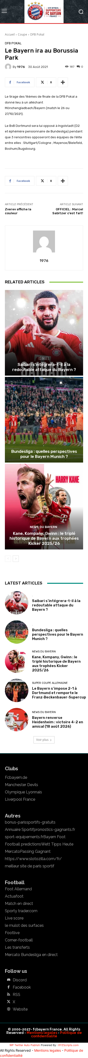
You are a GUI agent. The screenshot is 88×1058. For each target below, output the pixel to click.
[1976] (9, 67)
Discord (20, 980)
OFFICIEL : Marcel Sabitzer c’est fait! (67, 211)
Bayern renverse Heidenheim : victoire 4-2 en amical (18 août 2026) (57, 722)
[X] (8, 1002)
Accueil (10, 34)
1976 (21, 66)
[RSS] (8, 994)
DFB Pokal (37, 34)
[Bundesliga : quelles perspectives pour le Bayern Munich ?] (44, 420)
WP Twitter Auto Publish (25, 1045)
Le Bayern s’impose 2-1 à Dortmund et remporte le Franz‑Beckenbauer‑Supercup (59, 692)
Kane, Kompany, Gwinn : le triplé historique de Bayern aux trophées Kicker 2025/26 (44, 538)
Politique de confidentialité (56, 1034)
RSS (16, 995)
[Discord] (8, 980)
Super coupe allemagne (50, 683)
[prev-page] (8, 559)
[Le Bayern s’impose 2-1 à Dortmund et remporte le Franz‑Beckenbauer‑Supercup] (16, 690)
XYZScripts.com (68, 1045)
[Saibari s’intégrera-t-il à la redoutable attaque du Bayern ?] (44, 333)
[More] (63, 82)
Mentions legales (42, 1033)
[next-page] (16, 559)
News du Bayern (43, 527)
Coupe (22, 34)
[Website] (8, 1009)
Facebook (22, 987)
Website (20, 1009)
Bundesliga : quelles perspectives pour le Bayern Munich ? (44, 454)
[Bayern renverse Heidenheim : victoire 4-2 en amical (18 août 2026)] (16, 719)
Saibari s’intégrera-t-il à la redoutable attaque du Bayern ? (44, 367)
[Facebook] (8, 987)
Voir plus (42, 740)
